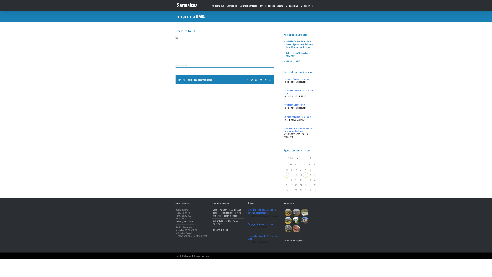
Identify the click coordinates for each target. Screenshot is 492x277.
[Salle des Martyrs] (304, 220)
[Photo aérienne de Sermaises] (288, 212)
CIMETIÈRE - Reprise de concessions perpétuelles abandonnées (298, 130)
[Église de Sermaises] (296, 220)
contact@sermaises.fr (185, 221)
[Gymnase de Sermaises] (296, 212)
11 (305, 175)
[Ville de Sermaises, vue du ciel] (288, 229)
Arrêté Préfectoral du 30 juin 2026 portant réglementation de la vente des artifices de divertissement (300, 44)
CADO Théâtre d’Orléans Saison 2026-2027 (298, 54)
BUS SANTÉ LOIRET (293, 61)
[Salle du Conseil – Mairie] (296, 229)
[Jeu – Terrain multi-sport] (288, 220)
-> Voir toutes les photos (294, 240)
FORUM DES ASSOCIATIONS (294, 105)
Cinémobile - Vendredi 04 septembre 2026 (298, 92)
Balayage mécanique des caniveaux (297, 79)
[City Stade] (304, 212)
